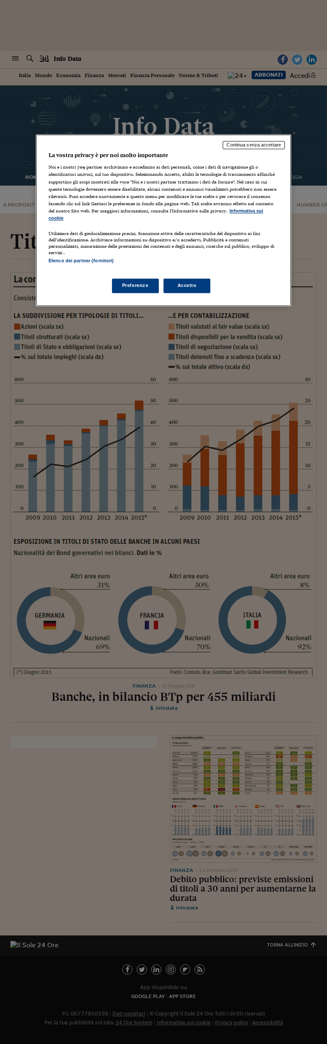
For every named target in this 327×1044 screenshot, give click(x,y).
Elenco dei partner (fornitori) (81, 260)
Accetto (187, 285)
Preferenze (135, 285)
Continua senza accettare (254, 144)
